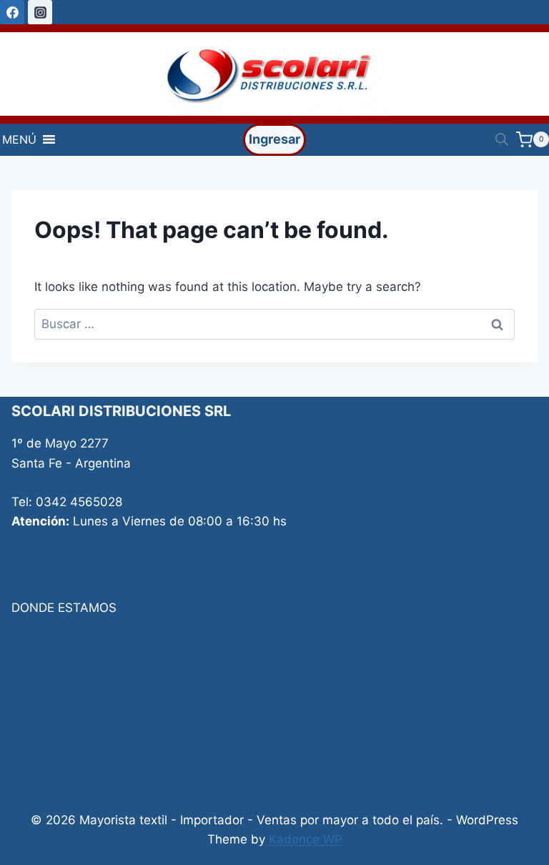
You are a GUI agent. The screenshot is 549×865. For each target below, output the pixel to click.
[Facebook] (12, 12)
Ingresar (274, 139)
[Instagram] (40, 12)
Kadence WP (305, 839)
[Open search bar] (502, 139)
